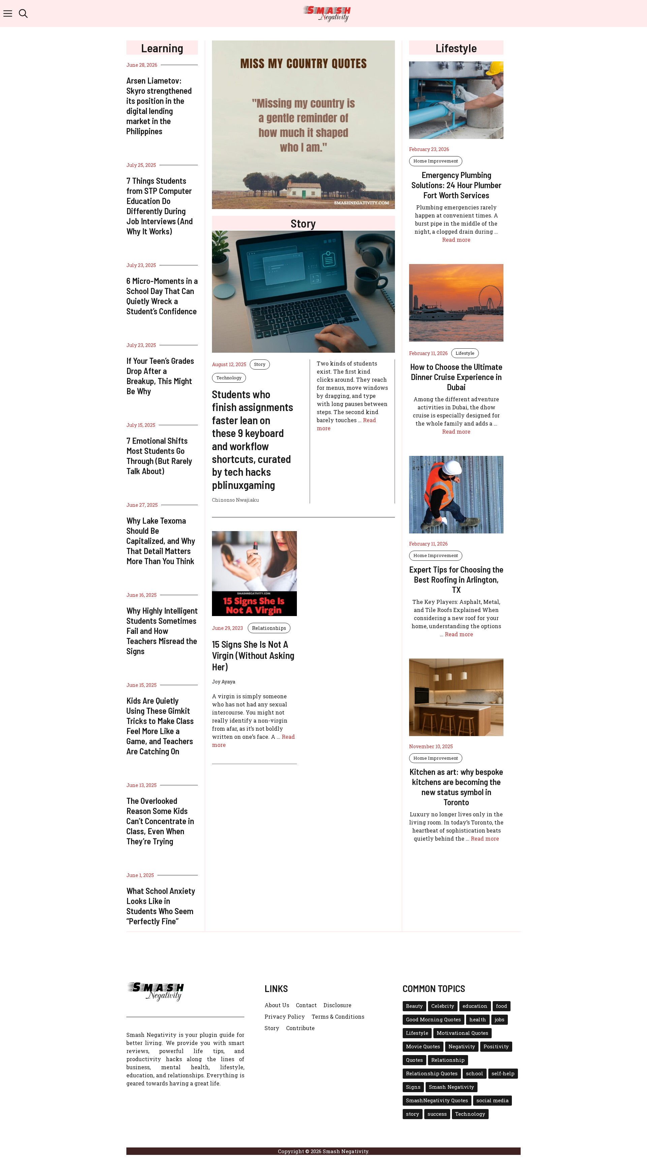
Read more (456, 239)
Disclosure (337, 1005)
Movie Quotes (423, 1046)
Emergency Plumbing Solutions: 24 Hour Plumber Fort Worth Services (456, 185)
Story (260, 364)
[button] (23, 13)
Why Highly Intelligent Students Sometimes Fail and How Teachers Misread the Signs (162, 630)
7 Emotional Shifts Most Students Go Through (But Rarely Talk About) (159, 455)
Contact (306, 1005)
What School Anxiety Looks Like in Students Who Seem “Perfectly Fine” (160, 905)
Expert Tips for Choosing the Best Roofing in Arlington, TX (456, 579)
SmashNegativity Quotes (437, 1100)
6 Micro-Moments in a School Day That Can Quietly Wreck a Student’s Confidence (162, 295)
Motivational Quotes (462, 1033)
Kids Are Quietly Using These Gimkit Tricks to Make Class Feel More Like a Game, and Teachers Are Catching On (160, 725)
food (501, 1006)
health (477, 1019)
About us (277, 1005)
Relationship (448, 1060)
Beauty (414, 1006)
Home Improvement (435, 161)
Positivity (496, 1046)
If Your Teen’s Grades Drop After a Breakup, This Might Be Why (160, 375)
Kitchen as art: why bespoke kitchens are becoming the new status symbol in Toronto (456, 786)
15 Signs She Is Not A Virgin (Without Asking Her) (253, 655)
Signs (413, 1087)
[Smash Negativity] (327, 13)
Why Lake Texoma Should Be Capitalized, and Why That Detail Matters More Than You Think (160, 540)
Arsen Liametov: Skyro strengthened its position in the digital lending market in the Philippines (159, 105)
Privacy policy (285, 1016)
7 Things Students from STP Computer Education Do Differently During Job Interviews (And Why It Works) (159, 205)
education (475, 1006)
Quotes (414, 1060)
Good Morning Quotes (433, 1019)
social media (492, 1100)
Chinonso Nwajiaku (235, 500)
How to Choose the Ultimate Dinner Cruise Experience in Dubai (456, 376)
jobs (499, 1019)
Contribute (300, 1027)
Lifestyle (465, 353)
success (437, 1114)
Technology (229, 378)
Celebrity (442, 1006)
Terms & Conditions (338, 1016)
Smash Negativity (451, 1087)
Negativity (462, 1046)
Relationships (269, 628)
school (474, 1073)
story (412, 1114)
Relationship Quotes (432, 1073)
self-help (503, 1073)
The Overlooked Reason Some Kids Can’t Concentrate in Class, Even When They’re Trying (160, 820)
